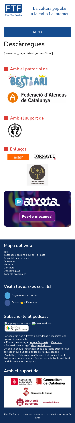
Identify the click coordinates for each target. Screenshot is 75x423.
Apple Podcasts (39, 342)
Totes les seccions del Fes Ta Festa (24, 255)
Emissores (9, 261)
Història (8, 264)
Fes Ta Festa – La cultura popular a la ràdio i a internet (36, 414)
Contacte (9, 267)
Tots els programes (15, 274)
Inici (6, 252)
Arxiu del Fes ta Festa (16, 258)
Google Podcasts (41, 345)
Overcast (56, 342)
